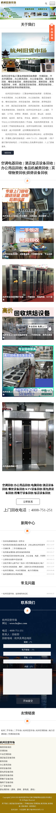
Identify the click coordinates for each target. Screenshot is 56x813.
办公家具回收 (5, 765)
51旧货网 (22, 810)
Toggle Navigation (52, 3)
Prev (4, 13)
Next (52, 13)
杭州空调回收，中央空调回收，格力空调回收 (20, 570)
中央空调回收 (5, 754)
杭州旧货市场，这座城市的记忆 (15, 594)
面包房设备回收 (6, 772)
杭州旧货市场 (29, 730)
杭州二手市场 (7, 730)
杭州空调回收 (41, 730)
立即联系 (28, 501)
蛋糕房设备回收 (6, 775)
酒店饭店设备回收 (7, 758)
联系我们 (32, 806)
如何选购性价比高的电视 (13, 574)
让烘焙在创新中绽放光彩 (13, 559)
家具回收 (4, 761)
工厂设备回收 (5, 786)
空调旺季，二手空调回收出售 (14, 548)
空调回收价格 (14, 734)
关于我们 (5, 803)
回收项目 (24, 806)
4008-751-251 (42, 510)
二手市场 (18, 730)
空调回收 (4, 751)
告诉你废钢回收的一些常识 (13, 541)
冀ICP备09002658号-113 (35, 810)
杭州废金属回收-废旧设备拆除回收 (16, 552)
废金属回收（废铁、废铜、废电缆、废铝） (18, 789)
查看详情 (7, 153)
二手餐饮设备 (28, 803)
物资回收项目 (5, 747)
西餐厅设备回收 (6, 779)
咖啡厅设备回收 (6, 782)
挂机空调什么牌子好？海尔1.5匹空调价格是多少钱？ (23, 563)
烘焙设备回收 (5, 768)
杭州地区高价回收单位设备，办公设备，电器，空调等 (24, 556)
